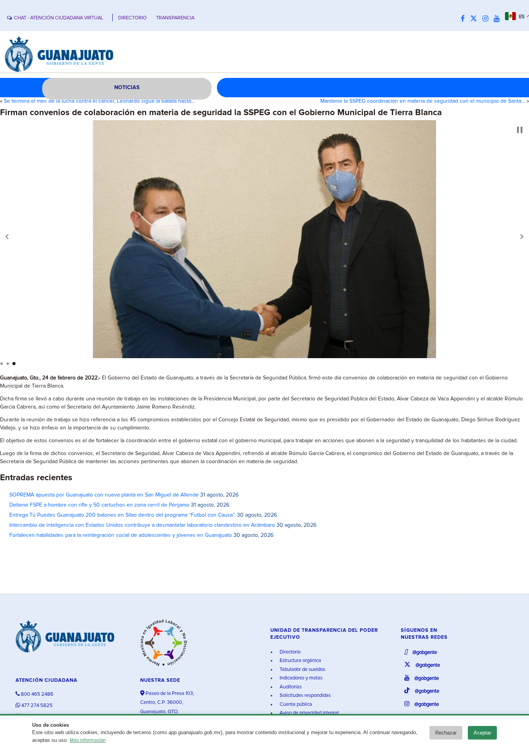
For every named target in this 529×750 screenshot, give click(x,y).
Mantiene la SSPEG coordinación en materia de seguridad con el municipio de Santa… (422, 101)
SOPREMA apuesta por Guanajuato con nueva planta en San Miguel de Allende (104, 495)
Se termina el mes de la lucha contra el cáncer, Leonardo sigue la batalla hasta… (99, 101)
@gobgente (424, 652)
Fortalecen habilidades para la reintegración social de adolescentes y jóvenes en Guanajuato (120, 535)
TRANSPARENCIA (175, 18)
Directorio (289, 652)
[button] (7, 236)
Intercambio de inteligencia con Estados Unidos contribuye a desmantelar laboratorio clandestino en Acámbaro (142, 525)
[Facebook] (465, 19)
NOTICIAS (126, 87)
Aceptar (482, 733)
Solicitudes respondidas (304, 695)
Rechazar (446, 733)
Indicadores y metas (300, 678)
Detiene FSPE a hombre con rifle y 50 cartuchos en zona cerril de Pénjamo (99, 505)
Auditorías (290, 687)
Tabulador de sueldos (301, 669)
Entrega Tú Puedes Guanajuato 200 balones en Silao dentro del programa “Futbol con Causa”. (122, 515)
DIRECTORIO (132, 18)
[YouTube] (498, 19)
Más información (88, 740)
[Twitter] (475, 19)
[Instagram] (487, 19)
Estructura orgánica (299, 660)
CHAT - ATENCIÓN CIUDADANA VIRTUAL (58, 18)
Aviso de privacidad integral (308, 713)
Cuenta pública (295, 704)
